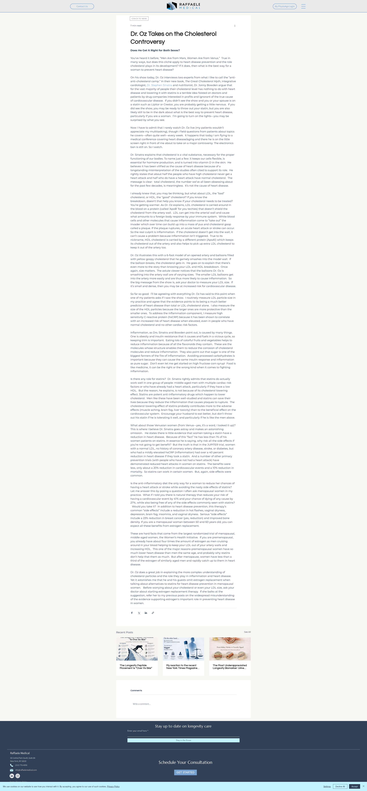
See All (247, 632)
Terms (12, 781)
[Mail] (12, 770)
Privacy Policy (21, 781)
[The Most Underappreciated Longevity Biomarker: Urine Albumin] (230, 649)
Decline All (340, 786)
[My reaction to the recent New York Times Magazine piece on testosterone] (183, 649)
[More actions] (235, 25)
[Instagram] (17, 776)
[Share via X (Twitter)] (138, 612)
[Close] (363, 786)
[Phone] (11, 765)
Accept (355, 786)
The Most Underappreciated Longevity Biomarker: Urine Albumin (230, 666)
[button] (303, 6)
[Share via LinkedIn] (146, 612)
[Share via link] (153, 612)
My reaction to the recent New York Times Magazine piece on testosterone (181, 666)
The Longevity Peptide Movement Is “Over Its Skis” (136, 666)
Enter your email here (137, 731)
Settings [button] (327, 786)
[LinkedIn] (12, 776)
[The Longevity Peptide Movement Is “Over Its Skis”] (137, 649)
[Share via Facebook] (131, 612)
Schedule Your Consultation (185, 762)
